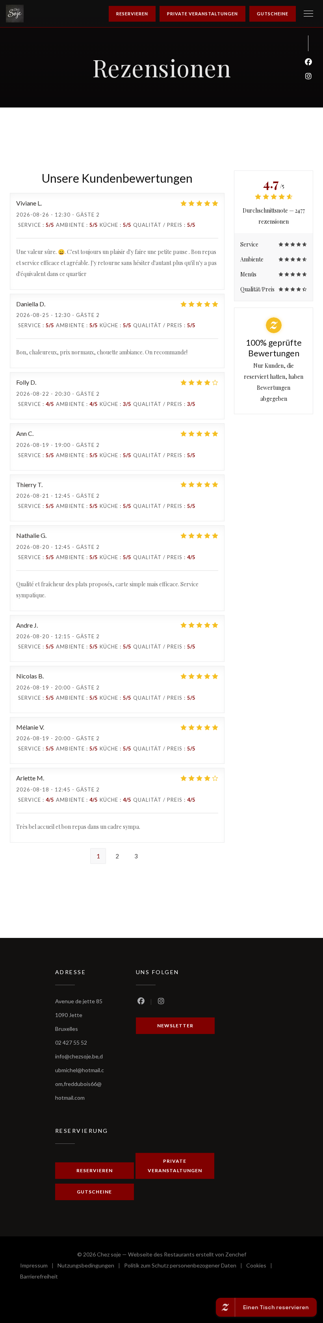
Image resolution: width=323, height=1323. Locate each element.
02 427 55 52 (71, 1042)
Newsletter (175, 1025)
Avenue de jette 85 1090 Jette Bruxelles (78, 1015)
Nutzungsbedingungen (91, 1266)
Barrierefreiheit (39, 1277)
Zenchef (235, 1254)
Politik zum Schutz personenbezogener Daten (185, 1266)
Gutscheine (272, 13)
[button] (308, 13)
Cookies (261, 1266)
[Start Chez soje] (15, 13)
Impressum (39, 1266)
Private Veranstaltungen (202, 13)
